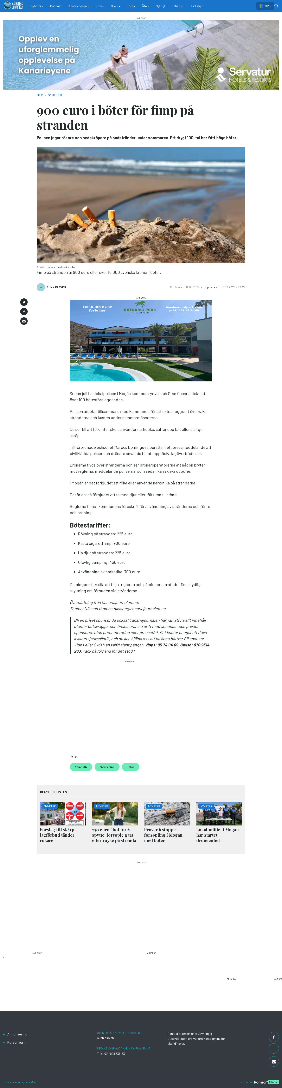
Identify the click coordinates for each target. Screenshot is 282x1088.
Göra (130, 6)
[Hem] (13, 6)
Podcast (56, 6)
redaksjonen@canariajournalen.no (123, 1048)
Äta (144, 6)
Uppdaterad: (212, 287)
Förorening (107, 767)
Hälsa (130, 767)
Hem (40, 95)
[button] (24, 302)
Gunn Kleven (56, 287)
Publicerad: (177, 287)
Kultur (178, 6)
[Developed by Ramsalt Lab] (266, 1082)
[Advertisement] (130, 704)
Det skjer (197, 6)
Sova (114, 6)
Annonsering (17, 1034)
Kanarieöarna (77, 6)
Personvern (16, 1042)
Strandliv (81, 767)
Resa (98, 6)
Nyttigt (160, 6)
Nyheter (35, 6)
